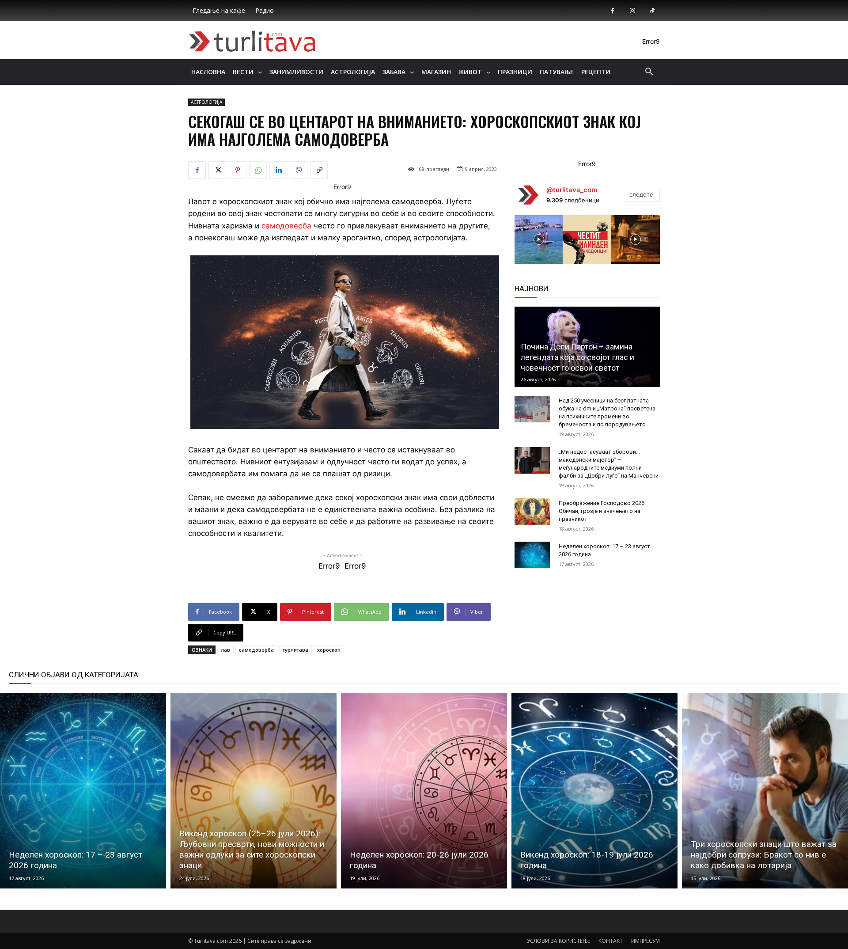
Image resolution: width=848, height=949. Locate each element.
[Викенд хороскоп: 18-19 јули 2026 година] (594, 791)
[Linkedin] (278, 170)
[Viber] (298, 170)
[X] (217, 170)
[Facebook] (612, 11)
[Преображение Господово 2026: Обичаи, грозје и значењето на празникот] (532, 511)
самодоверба (286, 225)
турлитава (295, 649)
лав (225, 649)
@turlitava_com (571, 190)
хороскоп (329, 649)
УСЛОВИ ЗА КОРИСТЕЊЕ (558, 941)
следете (641, 194)
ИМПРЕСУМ (645, 941)
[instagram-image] (539, 239)
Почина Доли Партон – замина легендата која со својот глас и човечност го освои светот (577, 357)
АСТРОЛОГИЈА (206, 102)
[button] (649, 72)
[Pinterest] (237, 170)
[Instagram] (632, 11)
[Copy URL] (319, 170)
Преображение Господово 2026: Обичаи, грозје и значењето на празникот (602, 511)
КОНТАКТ (610, 941)
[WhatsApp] (258, 170)
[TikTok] (652, 11)
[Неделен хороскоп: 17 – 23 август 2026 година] (532, 555)
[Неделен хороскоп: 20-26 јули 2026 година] (424, 791)
